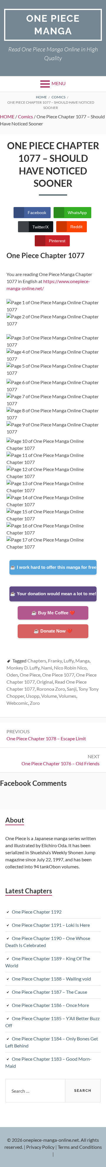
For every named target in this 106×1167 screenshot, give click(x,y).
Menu (59, 83)
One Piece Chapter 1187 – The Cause (49, 992)
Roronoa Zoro (51, 689)
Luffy (69, 660)
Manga (82, 660)
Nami (46, 667)
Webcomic (17, 703)
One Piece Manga (53, 24)
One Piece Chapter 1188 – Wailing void (51, 978)
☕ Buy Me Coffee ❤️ (53, 612)
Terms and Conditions (80, 1147)
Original (45, 682)
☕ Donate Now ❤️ (53, 630)
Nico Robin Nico (70, 667)
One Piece (30, 674)
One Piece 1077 (58, 674)
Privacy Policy (40, 1147)
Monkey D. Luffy (22, 667)
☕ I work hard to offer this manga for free (53, 567)
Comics (25, 116)
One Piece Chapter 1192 (37, 911)
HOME (7, 116)
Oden (12, 674)
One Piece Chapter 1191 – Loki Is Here (51, 925)
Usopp (32, 696)
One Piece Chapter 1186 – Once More (50, 1005)
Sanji (72, 689)
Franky (55, 660)
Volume (49, 696)
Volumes (67, 696)
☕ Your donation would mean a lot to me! (53, 593)
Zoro (35, 703)
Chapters (36, 660)
